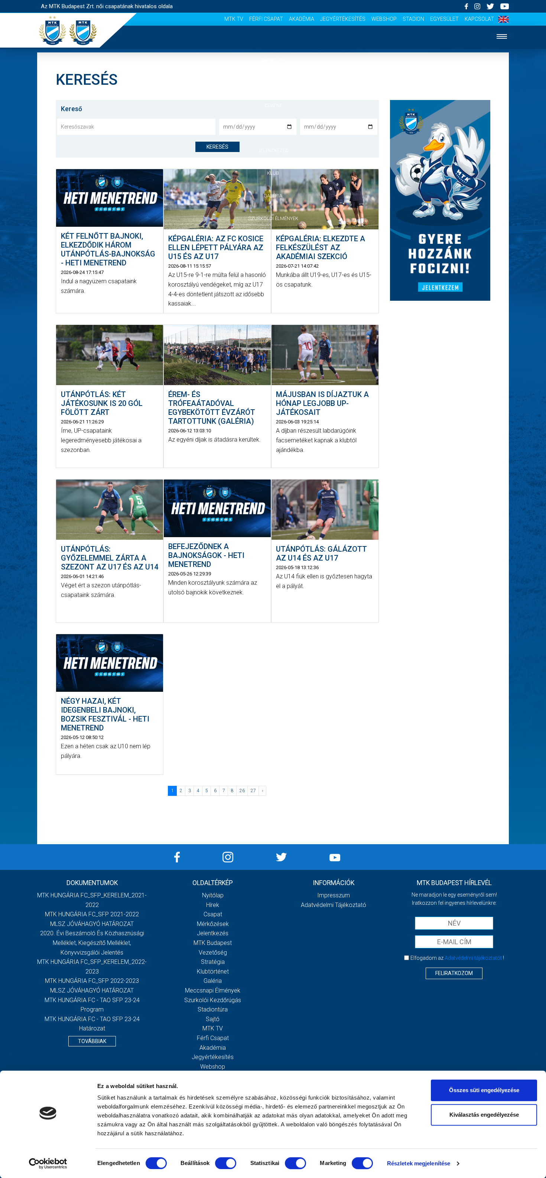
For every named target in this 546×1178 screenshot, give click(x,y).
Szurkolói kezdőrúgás (212, 1000)
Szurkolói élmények (273, 218)
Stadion (413, 19)
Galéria (273, 196)
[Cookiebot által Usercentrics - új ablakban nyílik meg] (48, 1163)
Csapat (273, 105)
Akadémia (301, 19)
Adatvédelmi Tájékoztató (333, 904)
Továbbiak (92, 1041)
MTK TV (233, 19)
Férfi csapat (266, 19)
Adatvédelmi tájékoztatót (473, 958)
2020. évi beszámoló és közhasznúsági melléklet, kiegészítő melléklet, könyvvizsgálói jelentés (92, 943)
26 (242, 790)
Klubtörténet (213, 971)
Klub (273, 173)
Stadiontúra (213, 1009)
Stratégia (213, 961)
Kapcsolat (479, 19)
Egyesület (444, 19)
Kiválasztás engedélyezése (484, 1114)
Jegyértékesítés (342, 19)
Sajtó (273, 240)
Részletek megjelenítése (418, 1163)
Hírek (273, 82)
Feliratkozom (454, 973)
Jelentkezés (273, 150)
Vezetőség (213, 952)
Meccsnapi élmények (212, 990)
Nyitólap (273, 60)
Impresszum (333, 895)
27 (253, 790)
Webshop (384, 19)
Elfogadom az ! (457, 958)
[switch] (225, 1163)
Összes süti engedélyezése (484, 1090)
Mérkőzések (273, 127)
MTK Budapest (213, 942)
